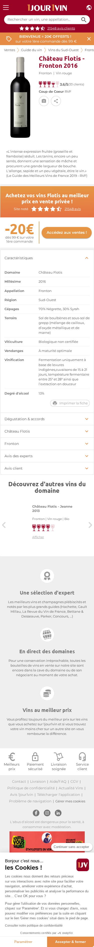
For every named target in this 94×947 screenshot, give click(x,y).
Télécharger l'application (58, 794)
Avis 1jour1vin (21, 794)
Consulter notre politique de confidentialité (34, 925)
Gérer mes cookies (70, 801)
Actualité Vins (71, 788)
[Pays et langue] (89, 7)
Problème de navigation (30, 801)
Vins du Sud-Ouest (63, 50)
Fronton (45, 73)
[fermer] (89, 39)
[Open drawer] (6, 7)
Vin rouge (64, 73)
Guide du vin (31, 50)
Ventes (9, 50)
